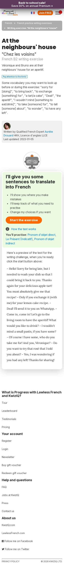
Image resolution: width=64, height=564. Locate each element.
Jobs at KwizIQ (10, 495)
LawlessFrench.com (13, 533)
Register (7, 440)
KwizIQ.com (8, 525)
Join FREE (45, 12)
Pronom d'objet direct (41, 234)
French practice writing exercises (34, 23)
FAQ (4, 487)
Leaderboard (9, 410)
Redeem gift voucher (14, 473)
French (8, 23)
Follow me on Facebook (18, 541)
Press (5, 503)
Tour (4, 402)
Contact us (8, 511)
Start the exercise (24, 220)
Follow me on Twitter (16, 549)
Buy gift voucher (11, 465)
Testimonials (9, 419)
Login (5, 448)
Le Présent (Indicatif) (19, 239)
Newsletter (8, 457)
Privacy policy (10, 561)
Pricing (6, 427)
